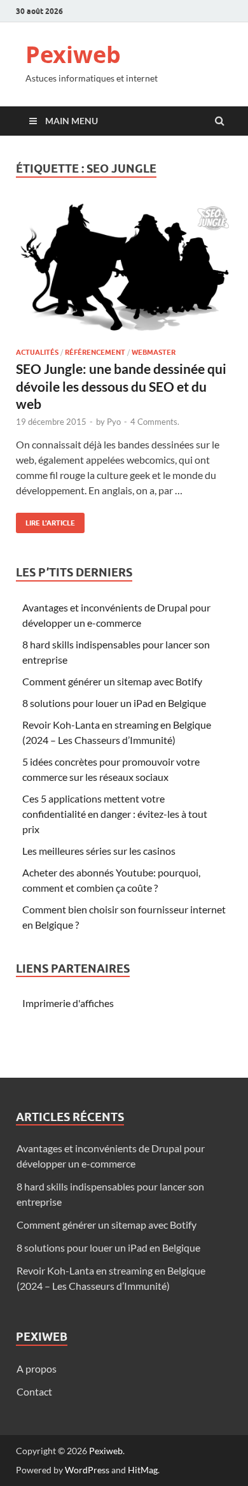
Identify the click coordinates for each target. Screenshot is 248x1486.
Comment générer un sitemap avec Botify (112, 681)
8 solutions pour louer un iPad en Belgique (114, 703)
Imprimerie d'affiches (68, 1003)
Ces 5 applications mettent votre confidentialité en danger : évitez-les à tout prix (114, 813)
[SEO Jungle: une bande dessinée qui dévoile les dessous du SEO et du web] (124, 275)
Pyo (114, 422)
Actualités (37, 352)
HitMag (143, 1469)
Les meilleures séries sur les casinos (99, 851)
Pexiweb (73, 54)
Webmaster (154, 352)
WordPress (87, 1469)
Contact (34, 1391)
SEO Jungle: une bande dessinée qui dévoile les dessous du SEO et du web (121, 386)
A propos (37, 1368)
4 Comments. (154, 422)
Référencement (95, 352)
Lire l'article (45, 520)
